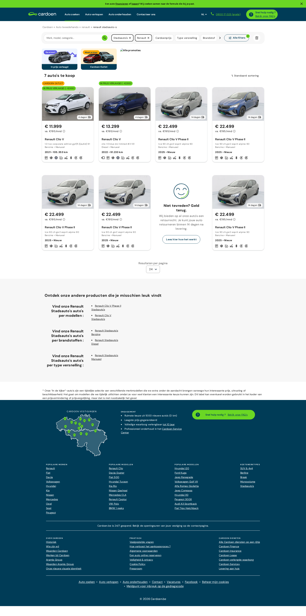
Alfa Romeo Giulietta (187, 486)
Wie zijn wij (52, 546)
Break (243, 477)
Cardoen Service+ (229, 564)
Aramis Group (54, 559)
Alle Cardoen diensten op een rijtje (239, 542)
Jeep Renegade (184, 477)
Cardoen (47, 27)
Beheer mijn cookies (215, 582)
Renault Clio (116, 468)
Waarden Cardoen (57, 550)
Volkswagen (53, 481)
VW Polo (114, 503)
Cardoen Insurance (230, 550)
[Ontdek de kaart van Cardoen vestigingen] (81, 455)
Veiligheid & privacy (141, 559)
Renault (50, 468)
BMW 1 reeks (116, 508)
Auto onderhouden (120, 14)
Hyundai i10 (181, 494)
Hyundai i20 (182, 468)
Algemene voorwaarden (144, 550)
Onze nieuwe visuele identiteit (63, 568)
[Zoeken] (104, 38)
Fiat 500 (114, 477)
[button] (130, 37)
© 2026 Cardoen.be (153, 599)
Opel (49, 503)
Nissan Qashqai (118, 490)
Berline (244, 472)
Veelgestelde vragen (142, 542)
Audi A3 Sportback (186, 503)
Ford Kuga (180, 472)
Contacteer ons (146, 14)
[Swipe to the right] (219, 37)
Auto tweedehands (67, 27)
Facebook (191, 582)
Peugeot (51, 512)
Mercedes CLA (117, 494)
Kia (48, 490)
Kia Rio (113, 486)
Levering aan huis (229, 568)
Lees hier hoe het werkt (181, 239)
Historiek (51, 542)
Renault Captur (118, 499)
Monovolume (247, 481)
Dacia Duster (116, 472)
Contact (157, 582)
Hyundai (51, 486)
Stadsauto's (247, 486)
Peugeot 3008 (183, 499)
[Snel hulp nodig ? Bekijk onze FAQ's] (251, 14)
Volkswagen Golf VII (186, 481)
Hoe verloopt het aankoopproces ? (150, 546)
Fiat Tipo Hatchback (187, 508)
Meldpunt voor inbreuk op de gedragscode (155, 586)
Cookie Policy (137, 564)
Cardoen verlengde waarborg (236, 559)
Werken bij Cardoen (57, 555)
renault (86, 27)
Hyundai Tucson (118, 481)
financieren (121, 3)
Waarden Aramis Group (60, 564)
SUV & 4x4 (246, 468)
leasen (135, 3)
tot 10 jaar (169, 424)
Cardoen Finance (229, 546)
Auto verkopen (94, 14)
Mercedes (52, 499)
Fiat (48, 472)
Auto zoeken (72, 14)
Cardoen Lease (228, 555)
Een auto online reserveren (145, 555)
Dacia (49, 477)
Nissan (50, 494)
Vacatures (173, 582)
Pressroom (136, 568)
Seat (48, 508)
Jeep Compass (183, 490)
